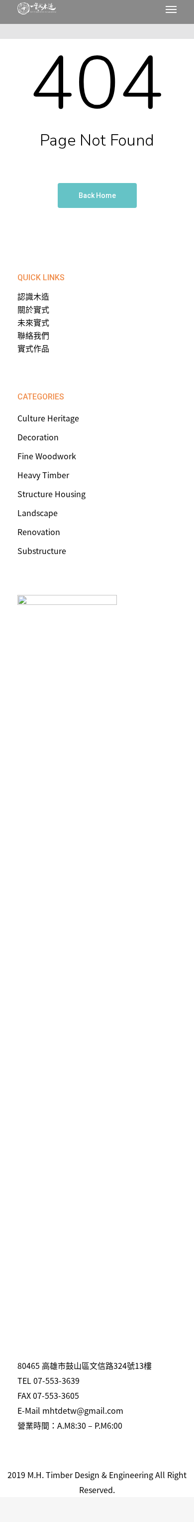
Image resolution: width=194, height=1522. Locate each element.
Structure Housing (51, 494)
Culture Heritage (48, 418)
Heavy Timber (43, 475)
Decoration (38, 437)
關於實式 (33, 309)
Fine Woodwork (46, 456)
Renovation (38, 532)
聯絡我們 (33, 335)
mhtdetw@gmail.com (82, 1410)
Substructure (41, 551)
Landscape (37, 513)
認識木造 (33, 296)
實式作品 (33, 348)
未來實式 (33, 322)
